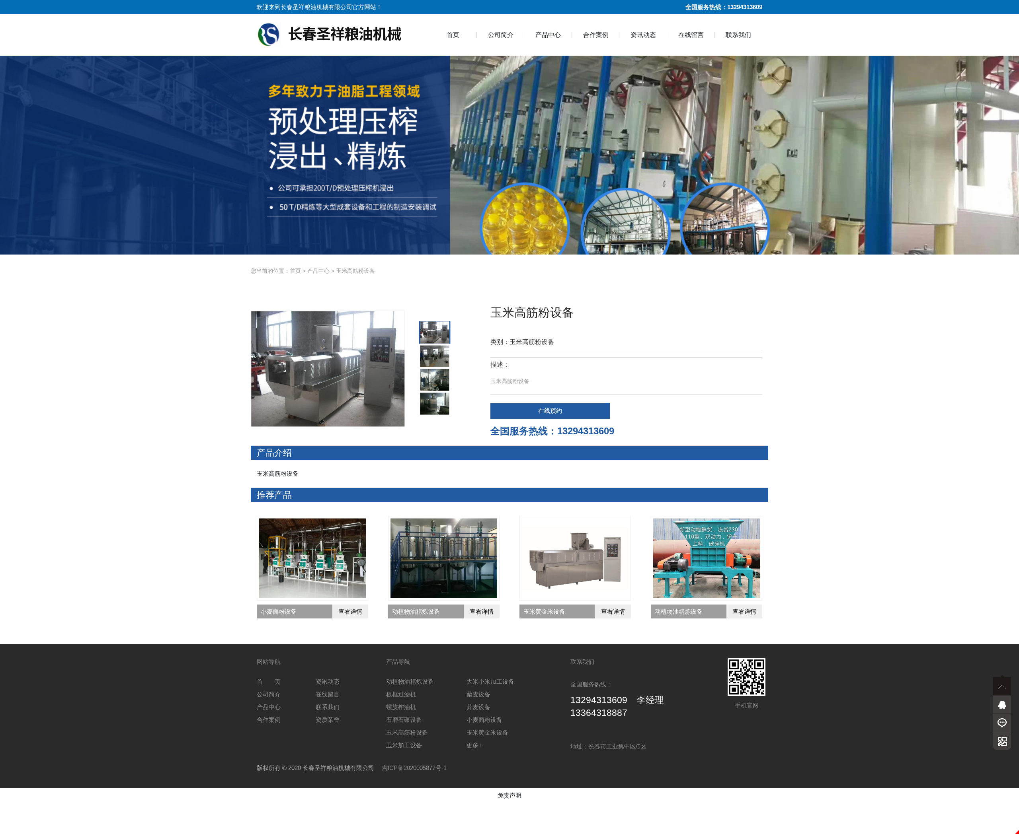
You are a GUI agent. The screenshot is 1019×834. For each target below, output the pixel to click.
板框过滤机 (401, 694)
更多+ (474, 745)
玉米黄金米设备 (487, 732)
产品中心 (548, 34)
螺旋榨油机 (401, 707)
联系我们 (738, 34)
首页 (453, 34)
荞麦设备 (478, 707)
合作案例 (596, 34)
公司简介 (500, 34)
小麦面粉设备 (484, 719)
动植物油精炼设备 (410, 681)
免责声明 (509, 795)
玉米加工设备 (404, 745)
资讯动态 (643, 34)
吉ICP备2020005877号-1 (414, 767)
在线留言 (691, 34)
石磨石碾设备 (404, 719)
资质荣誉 (328, 719)
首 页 (269, 681)
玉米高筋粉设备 (355, 271)
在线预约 (550, 410)
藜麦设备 (478, 694)
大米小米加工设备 (490, 681)
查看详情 (350, 611)
